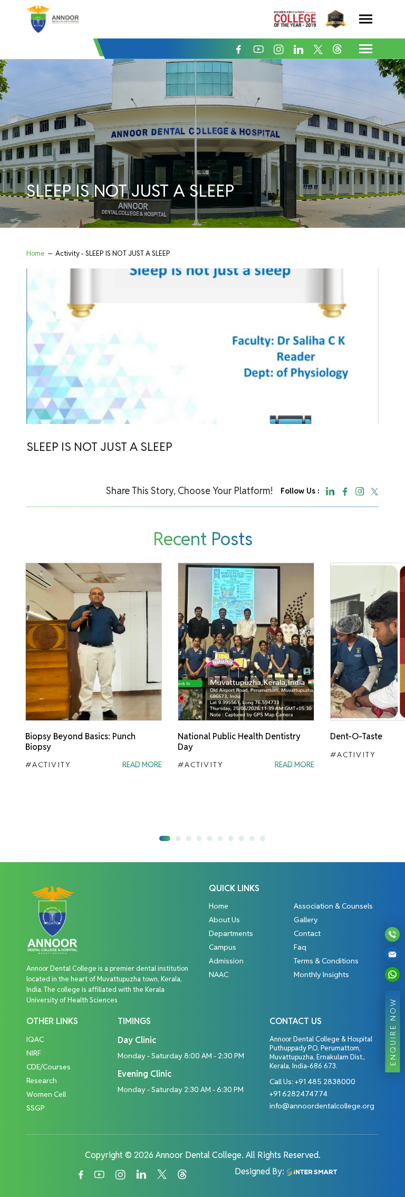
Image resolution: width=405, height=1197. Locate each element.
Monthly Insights (321, 974)
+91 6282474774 (298, 1093)
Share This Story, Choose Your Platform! (189, 491)
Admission (226, 961)
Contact (307, 933)
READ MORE (142, 764)
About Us (224, 919)
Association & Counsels (333, 906)
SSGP (35, 1108)
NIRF (33, 1053)
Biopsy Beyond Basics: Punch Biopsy (80, 741)
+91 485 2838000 (325, 1081)
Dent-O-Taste (356, 736)
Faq (300, 947)
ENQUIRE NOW (393, 1031)
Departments (231, 933)
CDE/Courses (48, 1066)
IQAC (35, 1039)
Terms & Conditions (326, 961)
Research (41, 1080)
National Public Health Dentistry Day (239, 741)
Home (35, 253)
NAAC (218, 974)
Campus (222, 947)
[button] (164, 838)
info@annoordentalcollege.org (321, 1106)
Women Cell (46, 1094)
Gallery (306, 919)
